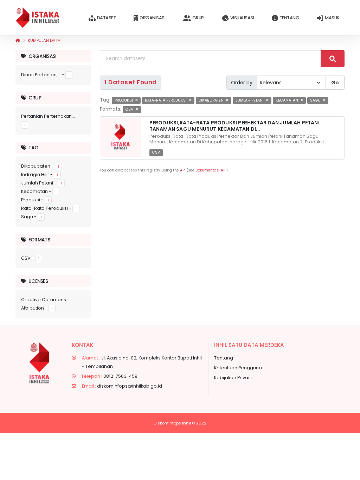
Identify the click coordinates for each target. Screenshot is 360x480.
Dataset (106, 18)
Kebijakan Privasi (233, 378)
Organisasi (152, 18)
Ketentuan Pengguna (238, 368)
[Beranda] (17, 40)
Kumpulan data (44, 40)
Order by (241, 82)
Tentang (289, 18)
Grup (198, 18)
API (183, 170)
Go (335, 82)
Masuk (332, 18)
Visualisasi (242, 18)
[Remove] (136, 100)
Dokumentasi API (210, 170)
